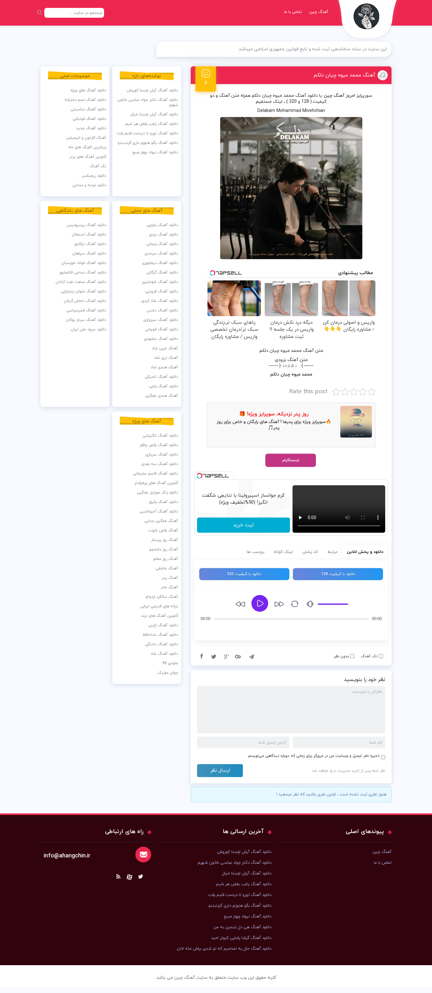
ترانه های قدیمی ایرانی (159, 606)
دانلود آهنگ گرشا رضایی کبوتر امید (241, 938)
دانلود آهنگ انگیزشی (160, 435)
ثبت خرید (243, 525)
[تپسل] (199, 476)
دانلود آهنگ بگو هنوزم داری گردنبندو (148, 142)
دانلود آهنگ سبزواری (160, 319)
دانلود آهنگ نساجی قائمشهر (82, 272)
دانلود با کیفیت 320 (244, 574)
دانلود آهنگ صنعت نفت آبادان (81, 282)
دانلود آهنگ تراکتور (90, 244)
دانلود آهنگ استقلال (89, 234)
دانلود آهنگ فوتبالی (89, 118)
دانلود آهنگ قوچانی (161, 329)
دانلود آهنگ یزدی (163, 234)
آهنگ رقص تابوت (163, 530)
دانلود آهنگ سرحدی (161, 253)
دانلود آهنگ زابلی (163, 386)
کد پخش (310, 552)
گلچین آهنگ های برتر (88, 156)
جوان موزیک (167, 672)
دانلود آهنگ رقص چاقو (159, 445)
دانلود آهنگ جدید (91, 128)
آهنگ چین (318, 12)
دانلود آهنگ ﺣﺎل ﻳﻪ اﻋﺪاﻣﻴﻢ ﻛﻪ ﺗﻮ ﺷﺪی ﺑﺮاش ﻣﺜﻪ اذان (224, 949)
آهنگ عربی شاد (165, 348)
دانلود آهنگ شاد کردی (159, 300)
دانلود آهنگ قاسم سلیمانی (155, 473)
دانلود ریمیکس (94, 175)
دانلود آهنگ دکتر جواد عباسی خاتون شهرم (147, 102)
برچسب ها (255, 552)
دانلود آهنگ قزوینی (161, 291)
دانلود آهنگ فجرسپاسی (86, 310)
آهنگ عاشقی (167, 568)
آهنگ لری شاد (166, 357)
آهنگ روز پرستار (164, 539)
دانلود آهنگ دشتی (162, 310)
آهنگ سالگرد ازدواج (161, 596)
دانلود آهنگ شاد (164, 653)
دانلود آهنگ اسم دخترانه (85, 99)
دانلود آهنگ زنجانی (162, 244)
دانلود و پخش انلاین (365, 552)
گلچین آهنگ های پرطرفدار (156, 483)
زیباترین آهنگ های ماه (87, 147)
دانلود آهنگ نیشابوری (160, 263)
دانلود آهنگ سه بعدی (159, 464)
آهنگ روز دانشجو (163, 549)
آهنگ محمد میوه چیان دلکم (344, 75)
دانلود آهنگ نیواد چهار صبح (155, 152)
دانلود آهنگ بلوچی (162, 225)
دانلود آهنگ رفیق (163, 502)
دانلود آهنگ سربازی (161, 454)
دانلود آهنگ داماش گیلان (85, 300)
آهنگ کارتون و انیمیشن (86, 137)
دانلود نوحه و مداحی (89, 185)
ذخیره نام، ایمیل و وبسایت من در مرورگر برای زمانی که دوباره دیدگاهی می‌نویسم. (313, 755)
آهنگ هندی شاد (164, 367)
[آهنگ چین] (367, 20)
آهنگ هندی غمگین (161, 395)
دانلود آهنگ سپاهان (89, 253)
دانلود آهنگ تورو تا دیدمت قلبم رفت (147, 133)
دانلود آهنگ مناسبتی (88, 109)
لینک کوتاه (283, 552)
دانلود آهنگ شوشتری (160, 282)
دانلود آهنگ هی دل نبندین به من (242, 927)
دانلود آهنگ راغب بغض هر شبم (151, 123)
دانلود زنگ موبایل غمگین (157, 492)
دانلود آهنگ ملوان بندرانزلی (83, 291)
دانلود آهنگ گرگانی (162, 272)
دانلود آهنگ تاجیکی (161, 376)
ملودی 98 (170, 663)
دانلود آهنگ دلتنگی (161, 644)
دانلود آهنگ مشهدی (161, 338)
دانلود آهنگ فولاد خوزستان (83, 263)
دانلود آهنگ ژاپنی (163, 625)
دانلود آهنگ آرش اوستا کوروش (152, 90)
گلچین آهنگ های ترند (159, 615)
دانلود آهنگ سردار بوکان (86, 319)
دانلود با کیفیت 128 (338, 574)
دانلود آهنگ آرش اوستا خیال (154, 114)
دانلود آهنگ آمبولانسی (158, 511)
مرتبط (332, 552)
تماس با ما (293, 12)
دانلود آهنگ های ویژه (88, 90)
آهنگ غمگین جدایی (161, 521)
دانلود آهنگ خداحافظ (160, 634)
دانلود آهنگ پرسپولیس (86, 225)
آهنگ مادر (169, 587)
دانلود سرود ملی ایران (88, 329)
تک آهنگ (369, 656)
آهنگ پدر (170, 577)
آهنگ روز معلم (165, 558)
